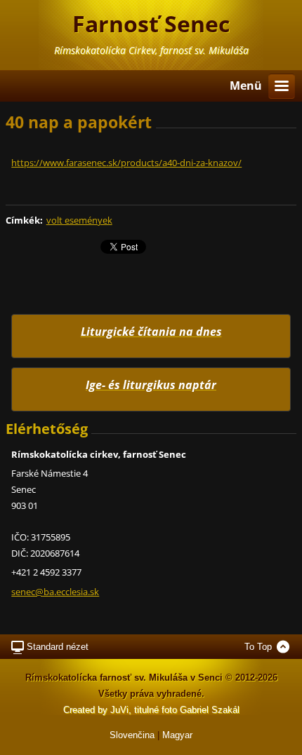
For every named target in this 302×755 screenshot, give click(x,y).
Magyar (177, 735)
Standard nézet (57, 646)
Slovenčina (132, 735)
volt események (79, 220)
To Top (258, 646)
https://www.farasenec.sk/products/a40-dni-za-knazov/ (126, 162)
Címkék (23, 220)
